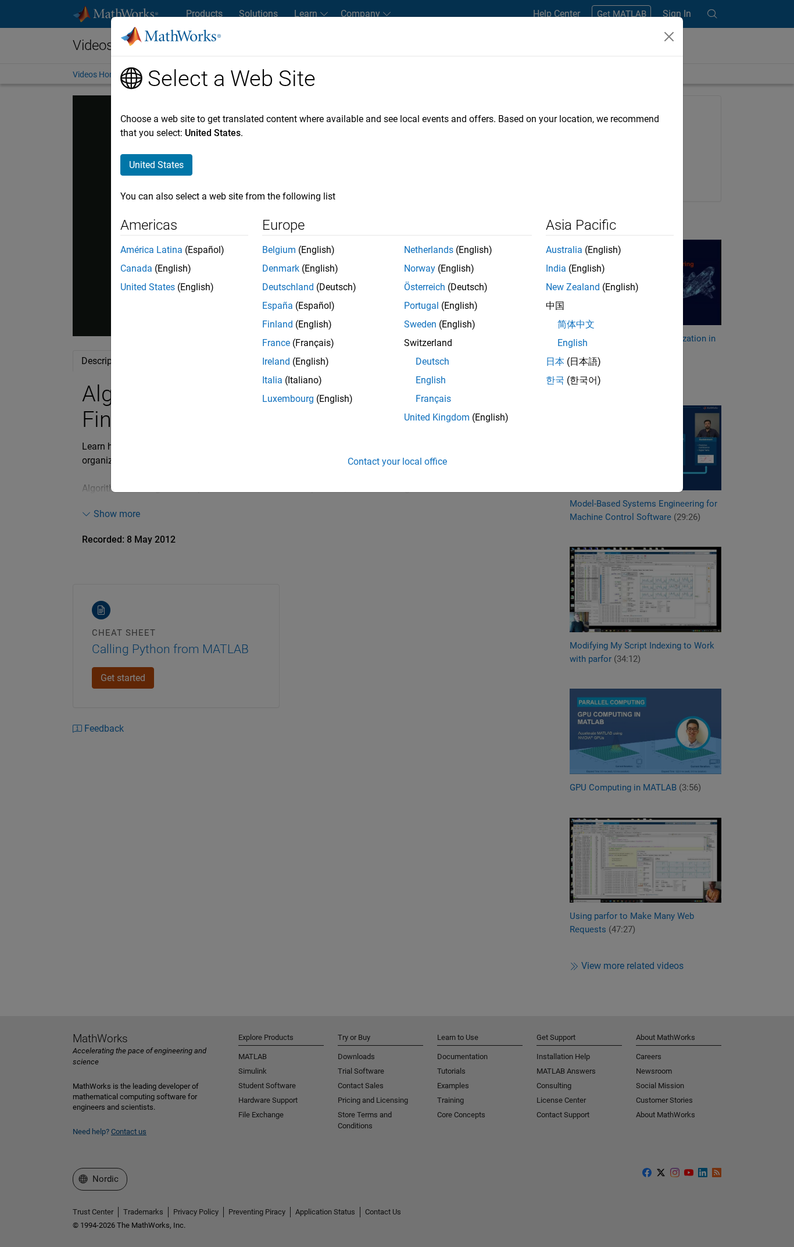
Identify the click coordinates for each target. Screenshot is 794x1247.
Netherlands (428, 249)
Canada (136, 268)
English (431, 380)
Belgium (279, 249)
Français (433, 398)
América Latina (151, 249)
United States (147, 287)
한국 (555, 380)
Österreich (424, 287)
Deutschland (288, 287)
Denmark (280, 268)
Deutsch (432, 361)
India (556, 268)
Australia (564, 249)
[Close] (669, 36)
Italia (272, 380)
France (276, 342)
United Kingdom (437, 417)
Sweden (420, 324)
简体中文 (576, 324)
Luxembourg (288, 398)
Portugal (421, 305)
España (277, 305)
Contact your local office (397, 461)
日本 (555, 361)
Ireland (276, 361)
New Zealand (573, 287)
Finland (277, 324)
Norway (419, 268)
